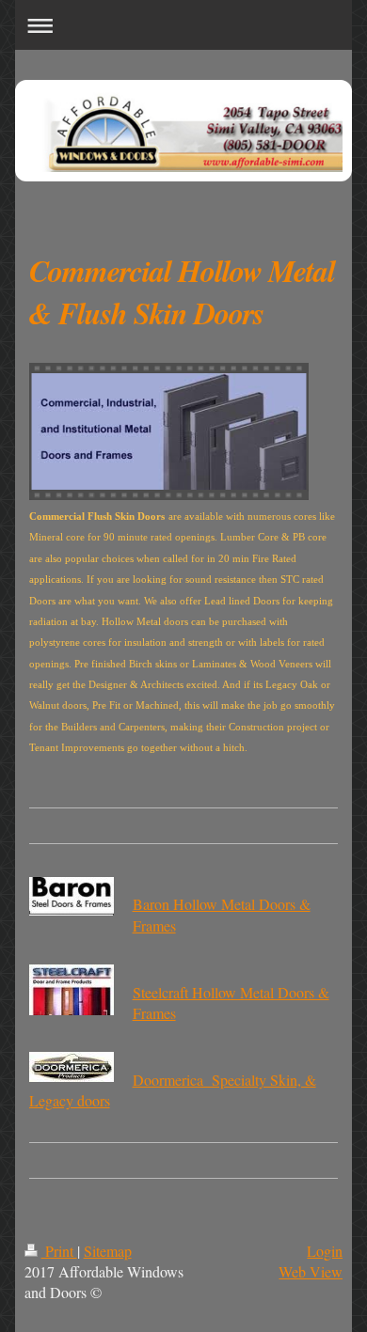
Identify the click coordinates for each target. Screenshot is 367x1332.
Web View (311, 1271)
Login (325, 1251)
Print (59, 1251)
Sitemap (108, 1251)
